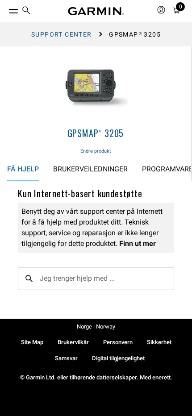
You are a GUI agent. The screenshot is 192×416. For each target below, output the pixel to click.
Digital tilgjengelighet (118, 358)
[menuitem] (26, 11)
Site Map (32, 342)
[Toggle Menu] (5, 9)
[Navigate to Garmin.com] (96, 11)
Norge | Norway (96, 326)
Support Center (61, 34)
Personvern (118, 342)
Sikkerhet (159, 342)
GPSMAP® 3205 (95, 133)
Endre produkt (95, 151)
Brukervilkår (73, 342)
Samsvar (66, 358)
